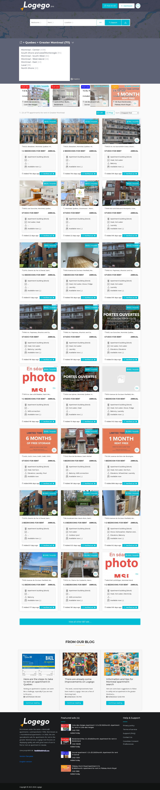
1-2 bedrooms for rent (34, 151)
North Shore (27, 68)
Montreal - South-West (33, 56)
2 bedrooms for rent (74, 151)
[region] (105, 64)
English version (26, 762)
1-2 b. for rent (29, 91)
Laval (23, 65)
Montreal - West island (32, 59)
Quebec (30, 42)
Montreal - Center (30, 50)
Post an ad (110, 6)
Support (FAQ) (129, 733)
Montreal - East (29, 62)
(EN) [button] (52, 6)
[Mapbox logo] (75, 79)
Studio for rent (113, 151)
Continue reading (33, 703)
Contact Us (127, 737)
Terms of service (130, 729)
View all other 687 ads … (80, 621)
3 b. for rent (59, 91)
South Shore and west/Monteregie (39, 53)
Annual (52, 151)
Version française (26, 756)
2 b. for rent (119, 91)
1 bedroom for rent (73, 275)
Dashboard (127, 6)
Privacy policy (128, 725)
